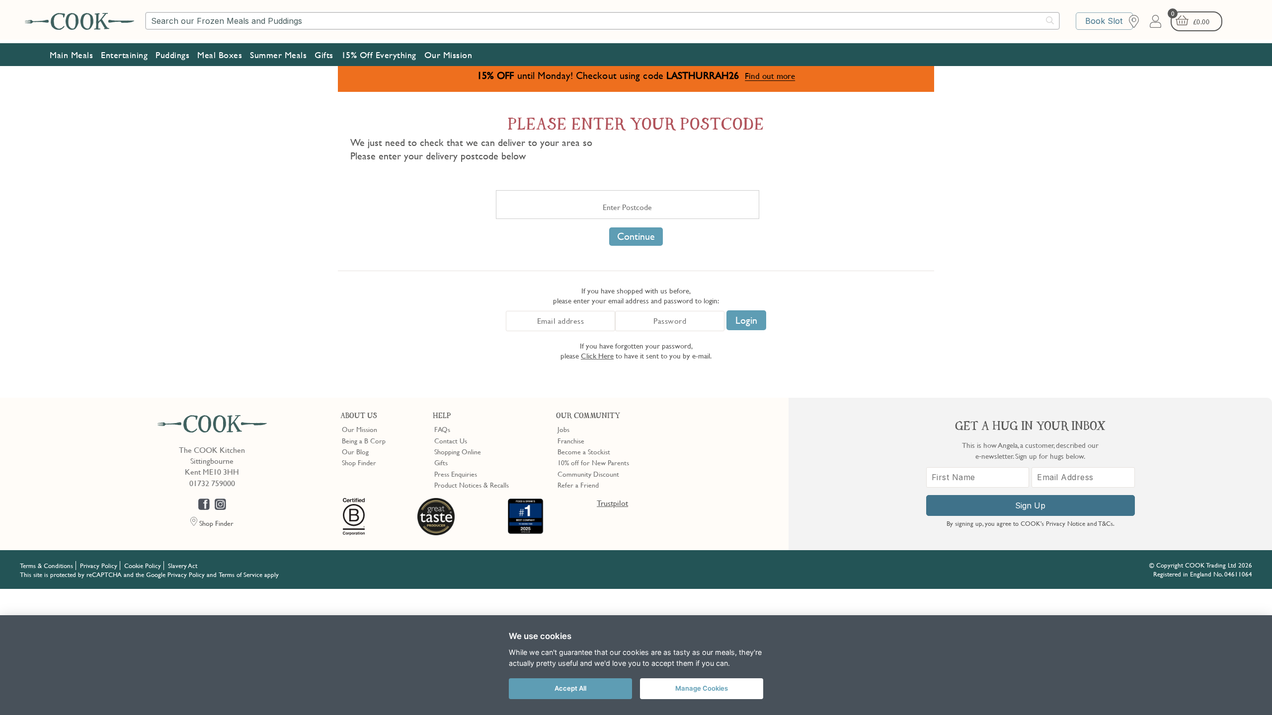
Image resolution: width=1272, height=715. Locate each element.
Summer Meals (278, 55)
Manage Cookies (701, 688)
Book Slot (1103, 21)
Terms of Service (240, 574)
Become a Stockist (583, 451)
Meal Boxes (219, 55)
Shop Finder (359, 462)
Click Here (597, 355)
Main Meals (71, 55)
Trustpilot (612, 503)
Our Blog (355, 451)
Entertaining (124, 55)
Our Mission (448, 55)
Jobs (563, 429)
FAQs (442, 429)
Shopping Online (457, 451)
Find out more (770, 76)
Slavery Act (182, 566)
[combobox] (602, 21)
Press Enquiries (455, 473)
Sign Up (1030, 505)
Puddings (172, 55)
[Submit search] (1050, 20)
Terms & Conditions (46, 566)
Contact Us (450, 440)
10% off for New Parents (593, 462)
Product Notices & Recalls (471, 484)
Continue (636, 236)
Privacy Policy (98, 566)
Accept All (570, 688)
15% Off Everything (378, 55)
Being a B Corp (364, 440)
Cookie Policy (142, 566)
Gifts (324, 55)
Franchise (570, 440)
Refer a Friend (578, 484)
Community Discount (588, 473)
